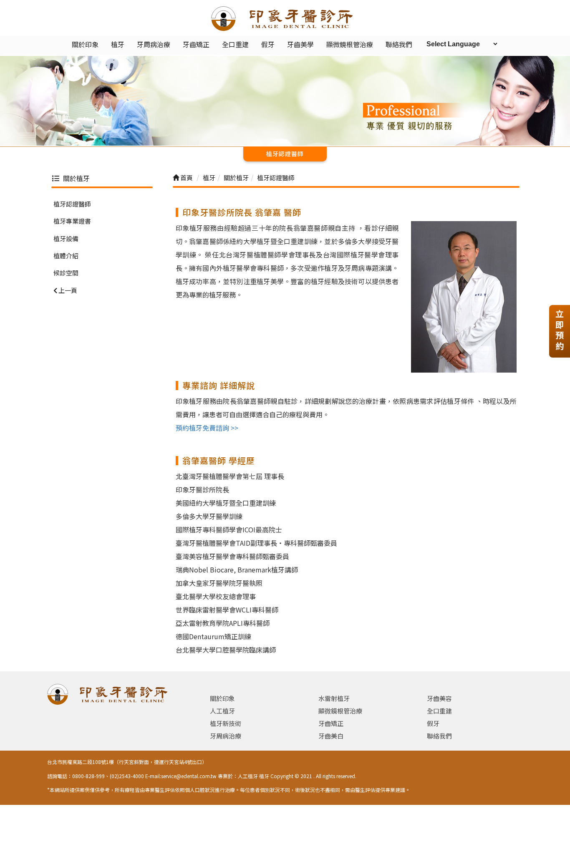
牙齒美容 (439, 698)
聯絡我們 (399, 44)
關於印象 (85, 44)
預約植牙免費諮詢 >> (207, 428)
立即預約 (559, 330)
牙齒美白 (330, 735)
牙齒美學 (300, 44)
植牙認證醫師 (72, 203)
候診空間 (65, 272)
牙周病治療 (153, 44)
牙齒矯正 (196, 44)
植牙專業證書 (72, 221)
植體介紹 (65, 255)
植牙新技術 (225, 723)
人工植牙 (222, 710)
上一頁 (67, 289)
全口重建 (235, 44)
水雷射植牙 (334, 698)
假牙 (268, 44)
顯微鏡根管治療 (349, 44)
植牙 (117, 44)
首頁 (186, 177)
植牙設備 (65, 238)
